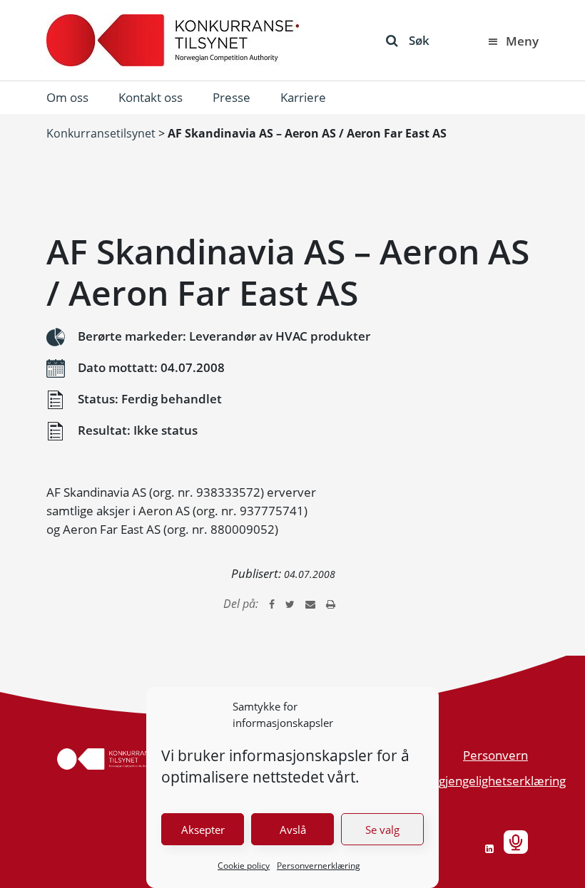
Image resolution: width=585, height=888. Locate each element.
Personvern (495, 755)
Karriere (303, 97)
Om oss (67, 97)
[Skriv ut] (330, 603)
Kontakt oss (150, 97)
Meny (522, 41)
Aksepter (203, 829)
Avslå (293, 829)
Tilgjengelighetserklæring (496, 781)
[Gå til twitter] (290, 603)
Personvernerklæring (318, 865)
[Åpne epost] (310, 603)
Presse (231, 97)
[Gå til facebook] (272, 603)
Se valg (382, 829)
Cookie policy (244, 865)
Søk (419, 40)
